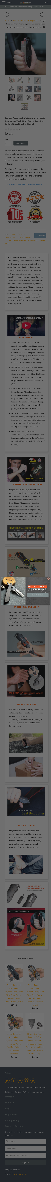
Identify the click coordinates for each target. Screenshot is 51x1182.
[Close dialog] (48, 578)
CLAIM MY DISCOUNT (37, 595)
